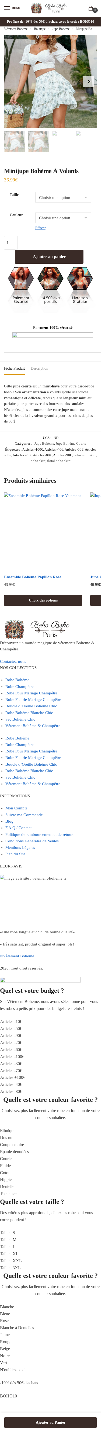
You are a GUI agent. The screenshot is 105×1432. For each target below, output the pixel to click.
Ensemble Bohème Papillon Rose (32, 577)
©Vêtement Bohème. (17, 956)
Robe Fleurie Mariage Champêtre (33, 699)
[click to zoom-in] (50, 81)
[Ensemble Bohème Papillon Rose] (43, 531)
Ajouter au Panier (50, 1422)
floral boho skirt (59, 461)
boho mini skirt (85, 455)
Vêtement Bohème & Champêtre (32, 726)
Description (39, 368)
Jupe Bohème (60, 29)
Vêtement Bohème (15, 29)
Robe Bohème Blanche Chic (29, 713)
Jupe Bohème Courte (71, 443)
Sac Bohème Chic (20, 719)
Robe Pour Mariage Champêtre (31, 693)
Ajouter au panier (49, 256)
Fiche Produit (14, 368)
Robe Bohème (17, 680)
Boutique (40, 29)
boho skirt (38, 461)
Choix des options (43, 600)
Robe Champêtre (19, 686)
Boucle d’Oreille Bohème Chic (31, 706)
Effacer (40, 228)
